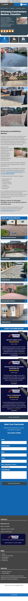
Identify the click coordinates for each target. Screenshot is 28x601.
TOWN (3, 458)
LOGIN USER (14, 595)
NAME (3, 439)
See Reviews (4, 33)
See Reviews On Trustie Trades (13, 542)
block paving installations (7, 173)
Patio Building (5, 573)
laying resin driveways (17, 172)
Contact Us (5, 560)
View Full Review (21, 353)
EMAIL (3, 452)
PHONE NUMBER (6, 446)
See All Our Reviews (14, 417)
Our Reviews (5, 557)
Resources (5, 559)
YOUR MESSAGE (6, 469)
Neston (12, 8)
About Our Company (7, 555)
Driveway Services (7, 571)
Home (3, 554)
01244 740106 (16, 433)
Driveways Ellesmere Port (7, 210)
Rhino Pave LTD (4, 8)
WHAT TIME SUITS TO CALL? (8, 464)
